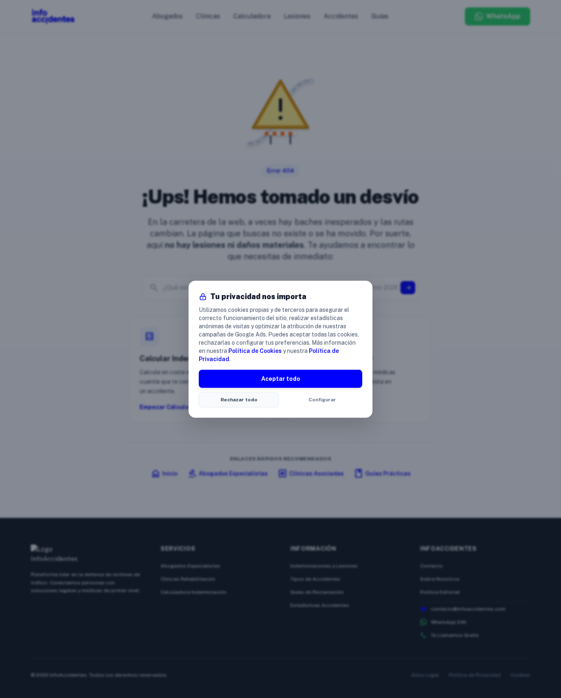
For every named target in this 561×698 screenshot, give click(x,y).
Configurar (322, 400)
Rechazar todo (239, 400)
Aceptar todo (280, 378)
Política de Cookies (255, 351)
